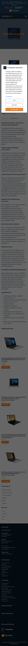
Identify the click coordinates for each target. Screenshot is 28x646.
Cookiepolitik (9, 96)
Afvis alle (14, 105)
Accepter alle (14, 109)
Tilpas (14, 100)
